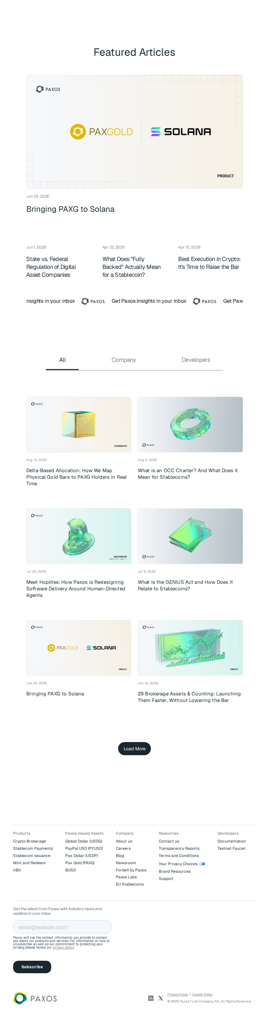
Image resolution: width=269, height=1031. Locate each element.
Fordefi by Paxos (131, 870)
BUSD (70, 870)
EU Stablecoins (130, 884)
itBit (17, 870)
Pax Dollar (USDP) (81, 855)
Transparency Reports (179, 848)
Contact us (169, 841)
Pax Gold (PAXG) (79, 863)
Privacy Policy (177, 994)
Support (166, 878)
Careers (123, 848)
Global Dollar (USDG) (83, 841)
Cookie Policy (202, 994)
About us (124, 841)
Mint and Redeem (29, 863)
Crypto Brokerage (29, 841)
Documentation (231, 841)
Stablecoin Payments (33, 848)
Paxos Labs (126, 877)
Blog (120, 855)
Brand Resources (175, 871)
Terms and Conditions (179, 855)
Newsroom (126, 863)
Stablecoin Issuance (32, 855)
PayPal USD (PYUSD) (84, 848)
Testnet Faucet (231, 848)
